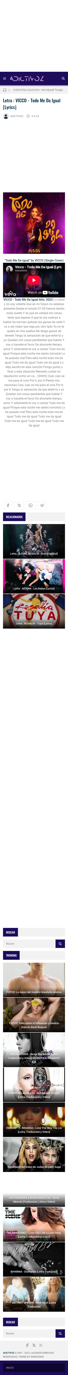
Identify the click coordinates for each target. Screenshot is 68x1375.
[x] (19, 505)
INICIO (10, 1367)
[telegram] (42, 505)
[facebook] (8, 505)
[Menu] (4, 78)
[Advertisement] (34, 37)
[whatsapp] (31, 505)
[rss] (41, 1345)
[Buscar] (63, 78)
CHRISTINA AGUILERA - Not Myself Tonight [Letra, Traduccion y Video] (39, 88)
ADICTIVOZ (16, 116)
